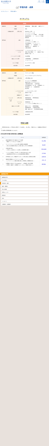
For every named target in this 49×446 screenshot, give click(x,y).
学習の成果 (13, 11)
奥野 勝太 (44, 164)
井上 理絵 (44, 140)
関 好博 (43, 145)
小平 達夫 (44, 153)
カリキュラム (4, 11)
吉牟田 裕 (44, 156)
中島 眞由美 (43, 149)
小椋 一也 (44, 160)
